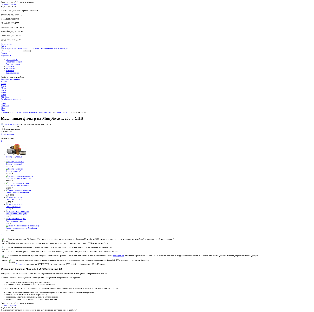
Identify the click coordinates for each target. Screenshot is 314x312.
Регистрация (6, 44)
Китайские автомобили (11, 99)
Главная (4, 112)
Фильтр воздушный (14, 157)
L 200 (66, 112)
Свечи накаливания (14, 199)
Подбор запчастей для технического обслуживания (31, 112)
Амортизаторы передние (16, 214)
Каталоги (10, 71)
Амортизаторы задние (15, 221)
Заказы (4, 53)
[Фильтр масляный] (10, 124)
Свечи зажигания (13, 207)
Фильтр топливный (14, 164)
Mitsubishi (58, 112)
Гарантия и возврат (14, 62)
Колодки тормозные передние (18, 178)
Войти (3, 46)
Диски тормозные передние (17, 192)
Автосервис (11, 68)
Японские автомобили (10, 79)
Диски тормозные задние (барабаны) (21, 228)
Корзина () (6, 55)
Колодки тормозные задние (17, 185)
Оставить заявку (8, 134)
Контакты (10, 66)
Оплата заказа (12, 60)
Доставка (19, 264)
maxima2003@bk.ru (9, 4)
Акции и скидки (13, 64)
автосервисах (118, 256)
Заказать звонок (12, 73)
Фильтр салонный (13, 171)
